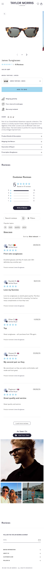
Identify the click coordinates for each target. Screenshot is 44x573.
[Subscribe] (39, 540)
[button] (2, 4)
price (24, 227)
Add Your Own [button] (23, 435)
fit (5, 227)
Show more (8, 232)
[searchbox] (12, 218)
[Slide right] (26, 54)
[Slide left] (17, 54)
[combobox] (31, 237)
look (10, 227)
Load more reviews (22, 423)
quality (17, 227)
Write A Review (22, 208)
